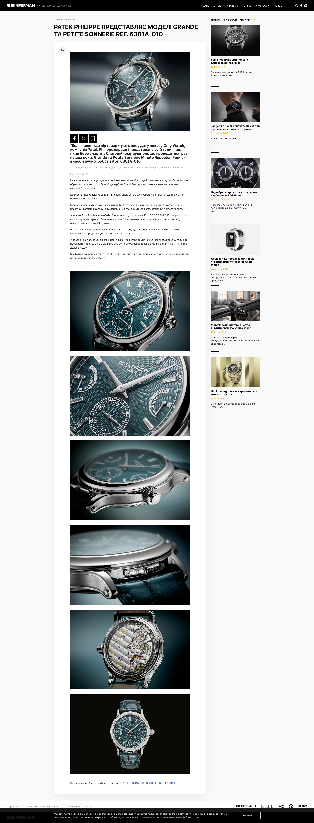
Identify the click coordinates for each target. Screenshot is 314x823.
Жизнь (247, 5)
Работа (204, 5)
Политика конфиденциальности (40, 806)
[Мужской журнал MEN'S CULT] (246, 806)
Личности (262, 5)
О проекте (12, 806)
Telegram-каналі (82, 167)
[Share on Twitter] (83, 138)
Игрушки (232, 5)
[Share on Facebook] (74, 138)
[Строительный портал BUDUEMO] (267, 806)
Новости (279, 5)
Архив (88, 806)
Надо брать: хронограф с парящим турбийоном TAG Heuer (234, 194)
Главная (58, 19)
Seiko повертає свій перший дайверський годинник (229, 61)
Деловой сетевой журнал (56, 6)
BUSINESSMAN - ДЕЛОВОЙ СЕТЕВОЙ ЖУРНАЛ (148, 783)
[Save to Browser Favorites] (93, 138)
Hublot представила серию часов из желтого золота (234, 393)
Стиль (217, 5)
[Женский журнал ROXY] (302, 806)
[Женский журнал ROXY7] (291, 806)
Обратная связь (72, 806)
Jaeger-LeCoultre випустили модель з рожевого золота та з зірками (235, 127)
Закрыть (247, 815)
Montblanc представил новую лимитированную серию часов (231, 326)
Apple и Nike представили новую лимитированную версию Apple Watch (232, 261)
